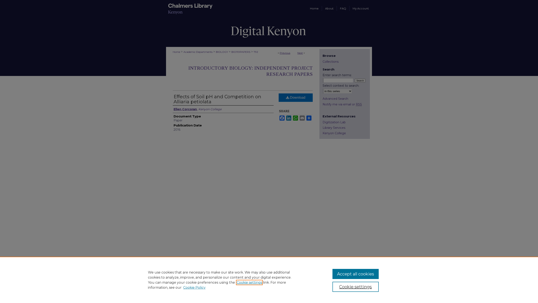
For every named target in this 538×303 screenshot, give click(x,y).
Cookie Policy (194, 288)
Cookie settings (249, 282)
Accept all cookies (355, 273)
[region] (269, 280)
